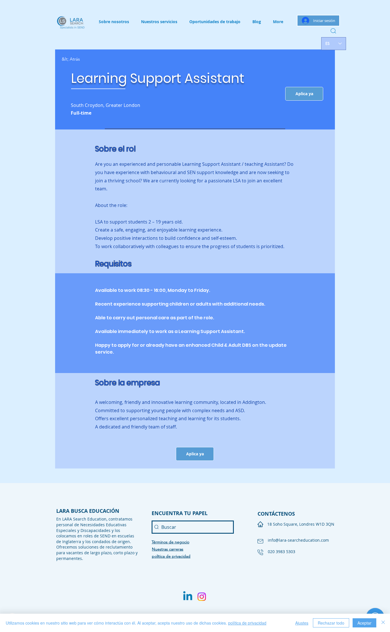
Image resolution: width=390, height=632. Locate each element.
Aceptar (364, 623)
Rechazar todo (331, 623)
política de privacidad (247, 623)
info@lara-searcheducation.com (298, 540)
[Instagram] (201, 596)
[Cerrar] (383, 622)
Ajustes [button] (301, 623)
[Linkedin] (187, 596)
